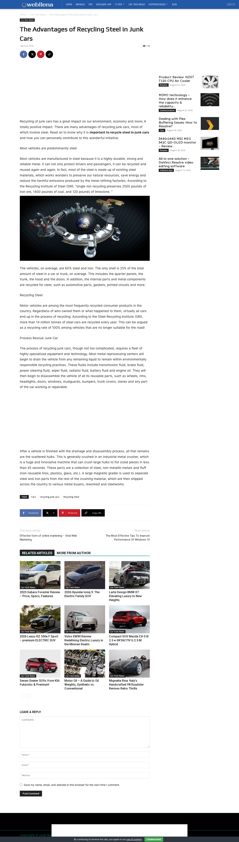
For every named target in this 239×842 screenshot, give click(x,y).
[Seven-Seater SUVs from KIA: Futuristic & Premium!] (40, 664)
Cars (33, 496)
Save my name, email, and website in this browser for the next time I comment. (72, 784)
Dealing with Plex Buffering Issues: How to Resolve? (178, 122)
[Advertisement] (85, 91)
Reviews (163, 85)
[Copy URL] (49, 54)
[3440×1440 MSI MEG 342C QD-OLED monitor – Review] (210, 143)
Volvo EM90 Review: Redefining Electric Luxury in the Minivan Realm (83, 640)
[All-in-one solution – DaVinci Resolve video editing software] (210, 163)
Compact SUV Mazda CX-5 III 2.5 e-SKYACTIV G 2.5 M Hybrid (128, 640)
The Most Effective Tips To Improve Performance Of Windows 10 (127, 537)
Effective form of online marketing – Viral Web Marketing (48, 537)
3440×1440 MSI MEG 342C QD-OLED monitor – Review (177, 142)
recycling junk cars (49, 496)
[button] (231, 4)
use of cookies (134, 839)
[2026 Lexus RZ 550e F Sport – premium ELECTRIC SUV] (40, 619)
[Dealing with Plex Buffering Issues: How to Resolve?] (210, 123)
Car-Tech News (38, 14)
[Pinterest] (40, 54)
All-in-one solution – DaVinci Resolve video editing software (176, 162)
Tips (162, 130)
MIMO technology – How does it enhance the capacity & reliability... (175, 100)
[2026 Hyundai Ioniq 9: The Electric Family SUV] (84, 575)
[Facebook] (23, 54)
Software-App (166, 170)
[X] (32, 54)
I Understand (154, 839)
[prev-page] (22, 696)
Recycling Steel (71, 496)
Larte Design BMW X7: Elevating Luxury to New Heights (125, 596)
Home (23, 14)
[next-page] (28, 696)
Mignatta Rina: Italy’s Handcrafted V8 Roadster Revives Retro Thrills (126, 684)
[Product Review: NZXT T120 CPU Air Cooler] (210, 81)
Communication (167, 110)
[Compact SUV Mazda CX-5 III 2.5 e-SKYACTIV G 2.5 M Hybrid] (129, 619)
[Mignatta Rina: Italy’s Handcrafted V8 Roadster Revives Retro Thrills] (129, 664)
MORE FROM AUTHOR (74, 553)
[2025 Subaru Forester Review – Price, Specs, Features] (40, 575)
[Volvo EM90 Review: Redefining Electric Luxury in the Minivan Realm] (84, 619)
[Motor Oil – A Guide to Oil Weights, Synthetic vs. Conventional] (84, 664)
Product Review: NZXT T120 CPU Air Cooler (176, 79)
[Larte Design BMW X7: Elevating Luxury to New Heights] (129, 575)
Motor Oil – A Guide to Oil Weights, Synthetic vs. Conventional (81, 684)
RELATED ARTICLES (37, 553)
